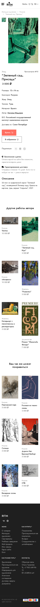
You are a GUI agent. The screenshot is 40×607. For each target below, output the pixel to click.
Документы (6, 583)
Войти (24, 4)
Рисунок (22, 12)
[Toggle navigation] (2, 4)
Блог (4, 552)
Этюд (4, 71)
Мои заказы (6, 547)
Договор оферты (8, 581)
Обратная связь (28, 562)
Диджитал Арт (27, 339)
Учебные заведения (9, 541)
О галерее (6, 531)
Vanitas (5, 230)
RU (35, 4)
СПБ (23, 483)
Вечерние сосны (9, 493)
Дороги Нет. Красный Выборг (29, 452)
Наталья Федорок (15, 113)
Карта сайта (6, 549)
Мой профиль (7, 544)
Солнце (5, 448)
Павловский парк (9, 405)
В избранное (10, 139)
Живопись (25, 289)
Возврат (25, 539)
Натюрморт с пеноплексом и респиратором (8, 324)
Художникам (6, 562)
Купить (7, 132)
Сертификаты (7, 539)
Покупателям (27, 531)
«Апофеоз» (6, 279)
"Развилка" (26, 291)
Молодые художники (9, 12)
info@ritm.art (29, 573)
